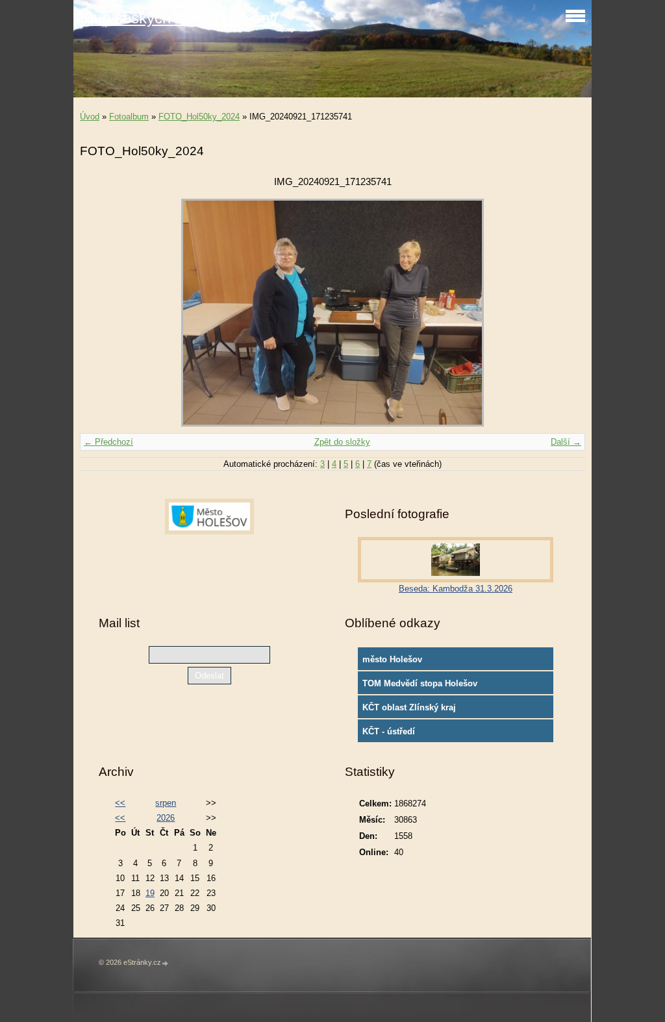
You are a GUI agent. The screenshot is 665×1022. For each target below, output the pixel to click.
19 (150, 893)
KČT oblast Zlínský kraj (409, 707)
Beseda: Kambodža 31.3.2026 (455, 588)
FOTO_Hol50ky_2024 (199, 116)
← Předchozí (108, 442)
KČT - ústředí (388, 731)
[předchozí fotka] (101, 313)
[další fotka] (564, 313)
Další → (566, 442)
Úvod (89, 116)
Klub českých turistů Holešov (178, 18)
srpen (165, 803)
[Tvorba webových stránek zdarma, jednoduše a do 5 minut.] (165, 963)
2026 (166, 818)
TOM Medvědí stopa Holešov (419, 683)
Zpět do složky (342, 442)
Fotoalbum (129, 116)
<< (120, 803)
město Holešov (392, 659)
